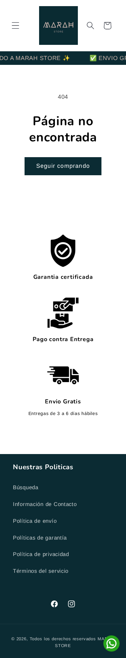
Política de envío (35, 521)
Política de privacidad (41, 554)
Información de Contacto (45, 504)
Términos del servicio (40, 571)
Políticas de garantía (40, 538)
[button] (15, 25)
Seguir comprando (63, 166)
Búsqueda (25, 487)
